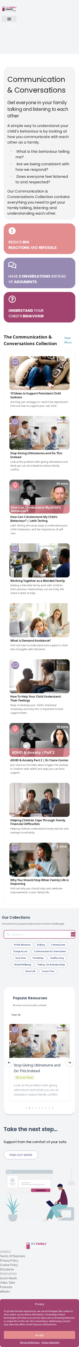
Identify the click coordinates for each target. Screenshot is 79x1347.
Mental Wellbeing (22, 964)
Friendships (38, 958)
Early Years (20, 958)
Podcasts (6, 1287)
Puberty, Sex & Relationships (51, 964)
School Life (30, 971)
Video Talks (7, 1283)
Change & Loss (20, 951)
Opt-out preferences (30, 1342)
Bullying (41, 944)
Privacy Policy (9, 1260)
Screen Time (48, 971)
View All (15, 1014)
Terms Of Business (12, 1256)
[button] (9, 19)
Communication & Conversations (50, 951)
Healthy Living (57, 958)
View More (68, 340)
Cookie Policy (9, 1265)
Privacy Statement (50, 1342)
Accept (39, 1335)
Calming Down (58, 944)
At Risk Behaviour (22, 944)
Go (73, 934)
